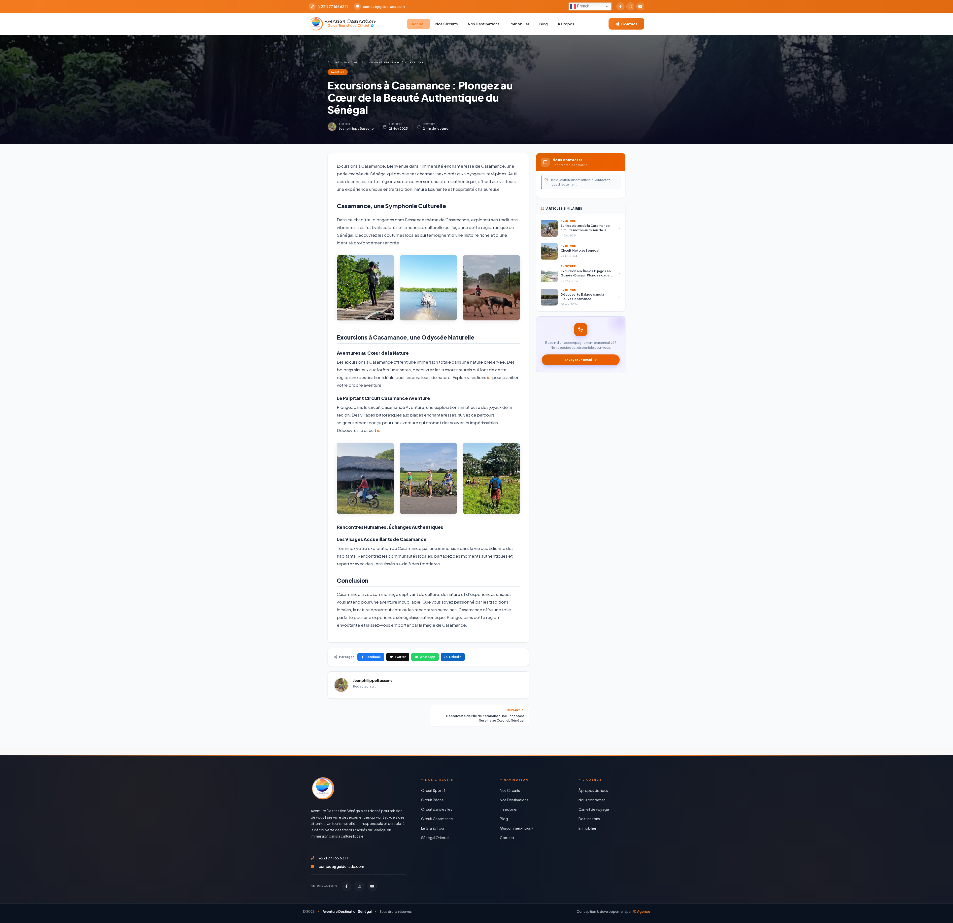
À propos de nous (593, 790)
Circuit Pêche (432, 800)
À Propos (566, 23)
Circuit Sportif (433, 790)
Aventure (350, 62)
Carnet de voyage (594, 809)
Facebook (373, 657)
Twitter (400, 657)
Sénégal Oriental (435, 837)
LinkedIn (455, 657)
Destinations (589, 818)
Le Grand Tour (432, 828)
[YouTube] (640, 6)
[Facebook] (620, 6)
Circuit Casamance (437, 818)
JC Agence (641, 911)
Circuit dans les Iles (436, 809)
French (582, 6)
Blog (543, 23)
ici (489, 377)
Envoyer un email (578, 360)
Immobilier (519, 23)
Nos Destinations (484, 23)
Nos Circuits (446, 23)
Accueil (418, 23)
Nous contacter (592, 800)
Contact (507, 837)
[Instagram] (630, 6)
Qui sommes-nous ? (516, 828)
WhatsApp (427, 657)
